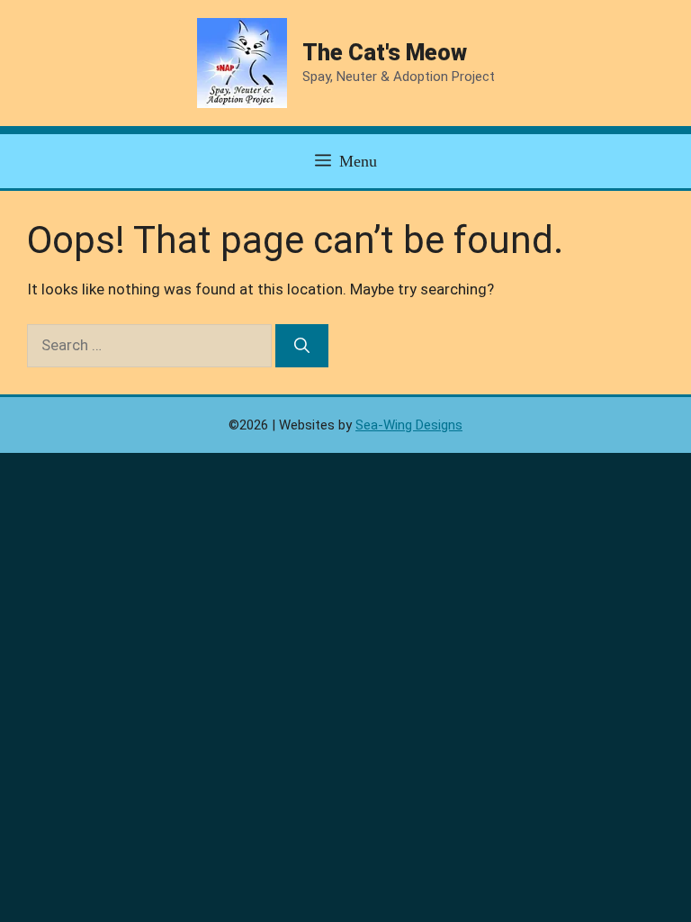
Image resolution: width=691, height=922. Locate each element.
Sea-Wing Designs (408, 425)
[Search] (301, 345)
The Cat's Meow (384, 53)
